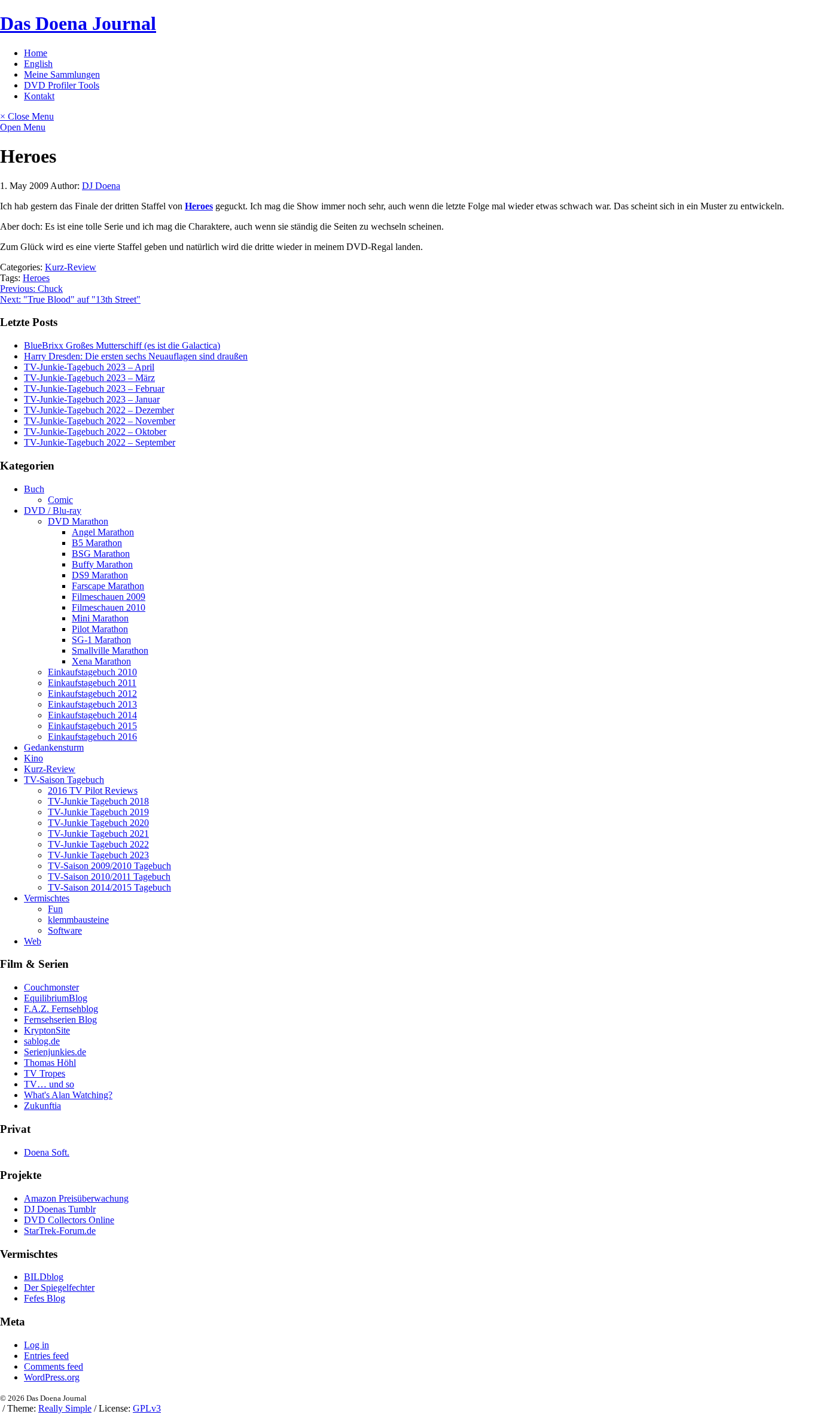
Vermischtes (46, 898)
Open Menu (22, 127)
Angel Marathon (103, 532)
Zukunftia (42, 1106)
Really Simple (65, 1408)
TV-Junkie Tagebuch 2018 (98, 801)
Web (32, 941)
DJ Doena (101, 186)
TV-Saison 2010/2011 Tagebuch (109, 876)
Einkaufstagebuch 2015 (92, 726)
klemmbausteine (78, 920)
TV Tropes (44, 1073)
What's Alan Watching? (68, 1095)
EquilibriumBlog (55, 998)
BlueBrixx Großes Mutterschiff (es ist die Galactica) (122, 345)
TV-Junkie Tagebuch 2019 (98, 812)
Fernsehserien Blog (60, 1019)
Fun (55, 909)
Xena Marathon (101, 661)
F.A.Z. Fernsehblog (61, 1009)
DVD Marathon (78, 521)
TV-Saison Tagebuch (64, 780)
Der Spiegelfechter (59, 1287)
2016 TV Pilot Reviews (93, 790)
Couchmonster (51, 987)
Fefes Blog (44, 1298)
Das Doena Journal (78, 23)
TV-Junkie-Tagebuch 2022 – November (99, 421)
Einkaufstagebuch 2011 (92, 683)
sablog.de (42, 1041)
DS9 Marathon (100, 575)
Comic (60, 500)
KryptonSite (47, 1030)
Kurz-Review (70, 267)
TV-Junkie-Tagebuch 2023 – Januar (92, 399)
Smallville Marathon (110, 650)
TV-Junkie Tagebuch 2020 (98, 823)
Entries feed (46, 1356)
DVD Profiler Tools (61, 85)
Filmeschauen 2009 (108, 597)
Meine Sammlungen (62, 74)
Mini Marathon (100, 618)
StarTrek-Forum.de (60, 1231)
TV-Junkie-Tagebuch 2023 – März (89, 378)
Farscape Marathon (108, 586)
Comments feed (53, 1366)
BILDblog (43, 1277)
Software (65, 930)
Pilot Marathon (100, 629)
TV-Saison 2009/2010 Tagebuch (109, 866)
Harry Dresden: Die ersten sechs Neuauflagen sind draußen (136, 356)
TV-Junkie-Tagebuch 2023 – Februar (94, 388)
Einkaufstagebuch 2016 (92, 737)
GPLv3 (147, 1408)
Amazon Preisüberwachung (76, 1198)
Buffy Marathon (102, 564)
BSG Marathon (101, 553)
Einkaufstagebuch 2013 (92, 704)
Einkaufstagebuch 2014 (92, 715)
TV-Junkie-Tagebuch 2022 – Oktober (95, 431)
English (38, 64)
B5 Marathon (97, 543)
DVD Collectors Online (69, 1220)
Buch (34, 489)
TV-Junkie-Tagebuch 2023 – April (89, 367)
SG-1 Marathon (101, 640)
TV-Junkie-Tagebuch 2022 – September (99, 442)
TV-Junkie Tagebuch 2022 (98, 844)
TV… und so (49, 1084)
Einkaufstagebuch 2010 (92, 672)
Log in (36, 1345)
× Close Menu (27, 116)
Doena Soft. (46, 1152)
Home (35, 53)
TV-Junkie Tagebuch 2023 (98, 855)
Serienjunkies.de (55, 1052)
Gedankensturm (54, 747)
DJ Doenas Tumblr (60, 1209)
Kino (33, 758)
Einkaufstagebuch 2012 (92, 693)
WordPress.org (52, 1377)
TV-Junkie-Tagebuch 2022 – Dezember (99, 410)
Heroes (36, 278)
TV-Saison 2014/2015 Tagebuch (109, 887)
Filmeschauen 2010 (108, 607)
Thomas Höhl (50, 1063)
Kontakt (39, 96)
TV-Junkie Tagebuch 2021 (98, 833)
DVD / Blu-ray (52, 510)
